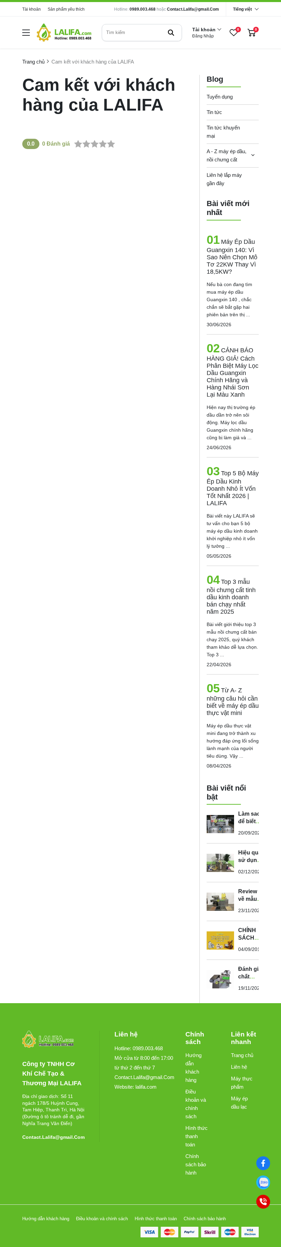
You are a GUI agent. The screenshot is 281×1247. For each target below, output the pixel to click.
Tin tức (214, 112)
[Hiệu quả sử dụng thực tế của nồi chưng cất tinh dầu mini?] (220, 862)
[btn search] (171, 32)
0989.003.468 (143, 9)
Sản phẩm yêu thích (66, 9)
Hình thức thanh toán (196, 1136)
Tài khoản (31, 9)
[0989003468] (263, 1182)
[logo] (64, 32)
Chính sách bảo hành (195, 1164)
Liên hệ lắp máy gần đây (224, 179)
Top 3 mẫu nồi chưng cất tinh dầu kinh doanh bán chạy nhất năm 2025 (231, 596)
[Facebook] (263, 1163)
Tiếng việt (242, 9)
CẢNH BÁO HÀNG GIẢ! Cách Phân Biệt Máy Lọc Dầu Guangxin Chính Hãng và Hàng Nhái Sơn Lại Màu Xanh (232, 372)
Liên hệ (239, 1067)
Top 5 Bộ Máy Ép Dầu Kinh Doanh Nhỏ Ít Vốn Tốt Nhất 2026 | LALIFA (233, 488)
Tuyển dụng (220, 97)
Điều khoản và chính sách (195, 1104)
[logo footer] (53, 1040)
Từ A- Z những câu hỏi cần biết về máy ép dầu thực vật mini (233, 701)
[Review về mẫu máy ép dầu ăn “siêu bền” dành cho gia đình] (220, 901)
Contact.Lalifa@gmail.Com (193, 9)
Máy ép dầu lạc (239, 1103)
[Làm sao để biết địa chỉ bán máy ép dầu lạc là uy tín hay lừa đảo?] (220, 824)
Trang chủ (242, 1055)
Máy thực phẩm (242, 1083)
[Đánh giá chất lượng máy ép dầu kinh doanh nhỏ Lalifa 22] (220, 979)
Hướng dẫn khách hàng (193, 1067)
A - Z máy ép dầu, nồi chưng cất (226, 155)
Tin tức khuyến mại (223, 132)
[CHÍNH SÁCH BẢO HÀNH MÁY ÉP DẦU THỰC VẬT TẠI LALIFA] (220, 940)
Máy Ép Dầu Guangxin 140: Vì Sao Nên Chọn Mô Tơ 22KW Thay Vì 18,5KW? (232, 256)
